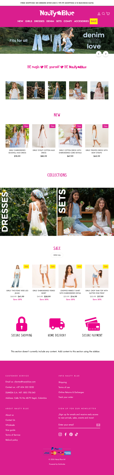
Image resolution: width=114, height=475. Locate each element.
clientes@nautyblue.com (25, 381)
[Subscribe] (98, 425)
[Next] (105, 54)
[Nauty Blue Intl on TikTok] (76, 434)
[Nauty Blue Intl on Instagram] (60, 434)
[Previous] (98, 54)
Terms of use (64, 387)
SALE (93, 21)
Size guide (10, 430)
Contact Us (10, 420)
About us (10, 415)
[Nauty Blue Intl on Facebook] (65, 434)
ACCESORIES (81, 21)
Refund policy (12, 439)
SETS (59, 21)
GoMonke (61, 464)
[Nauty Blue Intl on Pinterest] (71, 434)
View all (57, 255)
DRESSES (39, 21)
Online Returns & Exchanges (71, 392)
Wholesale (10, 425)
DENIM (50, 21)
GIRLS (28, 21)
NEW (20, 21)
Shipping (63, 382)
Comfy (68, 21)
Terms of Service (13, 434)
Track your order (66, 397)
